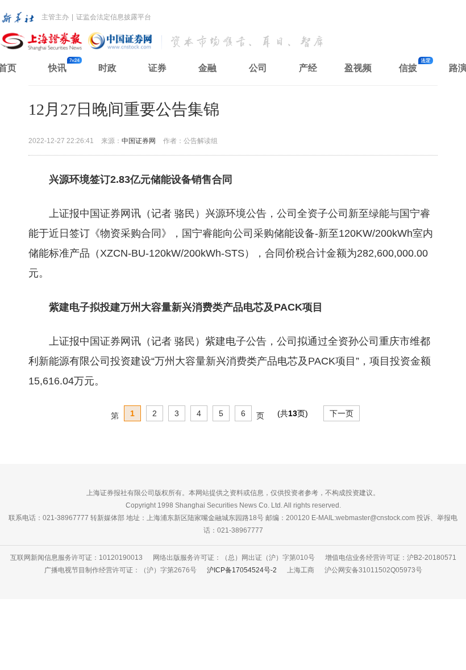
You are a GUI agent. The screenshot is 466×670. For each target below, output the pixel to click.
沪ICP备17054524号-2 (242, 570)
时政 (107, 68)
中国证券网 (139, 141)
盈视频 (358, 68)
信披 (408, 68)
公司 (258, 68)
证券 (157, 68)
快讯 (57, 68)
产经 (308, 68)
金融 (207, 68)
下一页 (341, 413)
